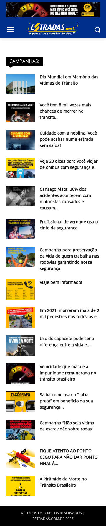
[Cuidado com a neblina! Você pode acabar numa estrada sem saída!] (20, 140)
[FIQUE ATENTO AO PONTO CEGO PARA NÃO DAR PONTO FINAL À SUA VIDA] (20, 458)
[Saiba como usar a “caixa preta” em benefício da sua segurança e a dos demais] (20, 401)
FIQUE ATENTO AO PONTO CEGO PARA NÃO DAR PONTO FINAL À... (69, 457)
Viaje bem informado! (61, 282)
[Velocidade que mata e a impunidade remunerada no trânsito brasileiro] (20, 373)
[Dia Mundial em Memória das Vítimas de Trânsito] (20, 84)
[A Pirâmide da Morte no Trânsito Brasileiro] (20, 486)
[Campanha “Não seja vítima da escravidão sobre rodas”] (20, 430)
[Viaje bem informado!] (20, 289)
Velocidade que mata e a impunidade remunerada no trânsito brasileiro (68, 373)
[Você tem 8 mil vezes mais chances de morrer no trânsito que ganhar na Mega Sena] (20, 112)
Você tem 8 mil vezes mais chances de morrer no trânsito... (65, 111)
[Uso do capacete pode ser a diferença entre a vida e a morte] (20, 345)
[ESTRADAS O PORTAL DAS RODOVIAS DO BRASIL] (53, 29)
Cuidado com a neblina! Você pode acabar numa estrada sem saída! (68, 139)
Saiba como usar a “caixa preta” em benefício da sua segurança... (66, 401)
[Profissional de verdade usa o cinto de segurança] (20, 229)
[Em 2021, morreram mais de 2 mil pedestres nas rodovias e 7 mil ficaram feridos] (20, 317)
